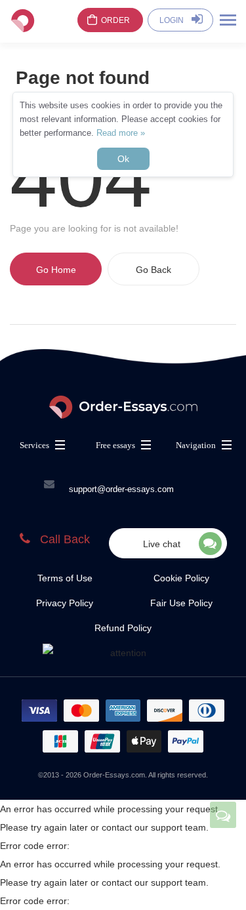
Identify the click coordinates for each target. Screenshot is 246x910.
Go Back (153, 269)
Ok (123, 159)
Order (115, 20)
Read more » (120, 133)
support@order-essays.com (121, 489)
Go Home (56, 269)
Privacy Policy (64, 603)
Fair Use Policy (181, 603)
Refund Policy (123, 628)
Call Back (65, 539)
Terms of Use (64, 578)
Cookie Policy (181, 578)
